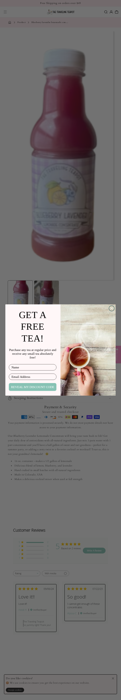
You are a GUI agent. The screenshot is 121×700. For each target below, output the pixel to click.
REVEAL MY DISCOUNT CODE (32, 387)
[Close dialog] (111, 308)
